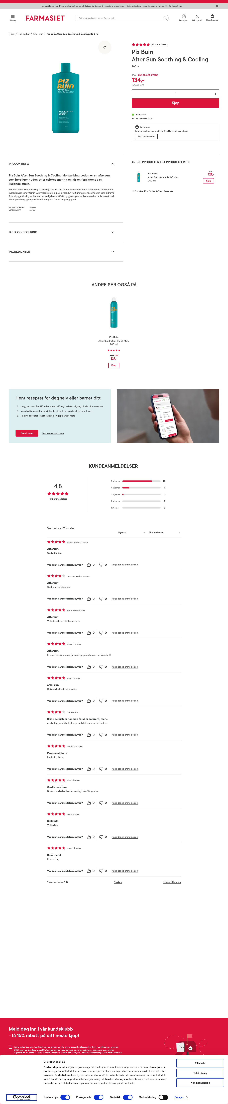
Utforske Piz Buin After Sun (150, 191)
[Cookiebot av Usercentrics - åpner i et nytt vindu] (21, 1097)
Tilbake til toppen (172, 882)
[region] (65, 96)
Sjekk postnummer (146, 136)
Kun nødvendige (200, 1082)
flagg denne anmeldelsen (125, 564)
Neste (118, 882)
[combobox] (122, 18)
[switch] (98, 1097)
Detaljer (179, 1097)
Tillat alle (200, 1063)
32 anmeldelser (159, 44)
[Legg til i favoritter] (104, 47)
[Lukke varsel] (217, 6)
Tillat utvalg (200, 1073)
